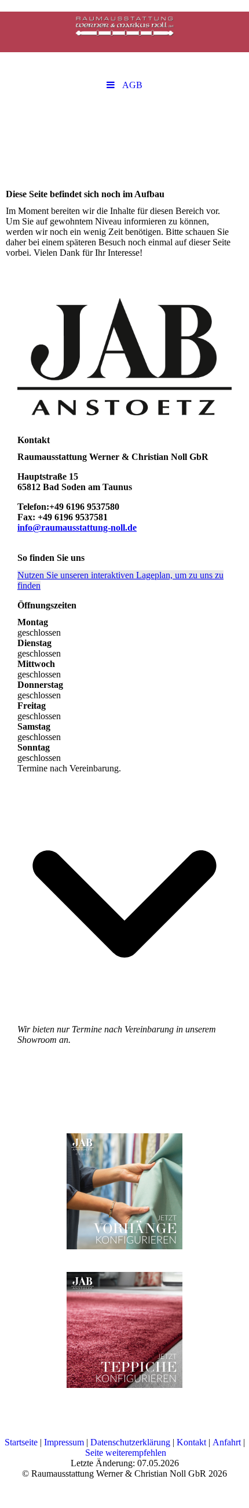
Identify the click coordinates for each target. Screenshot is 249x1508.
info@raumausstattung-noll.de (77, 527)
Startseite (21, 1442)
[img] (124, 32)
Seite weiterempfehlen (125, 1453)
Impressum (64, 1442)
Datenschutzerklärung (130, 1442)
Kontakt (191, 1442)
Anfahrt (227, 1442)
